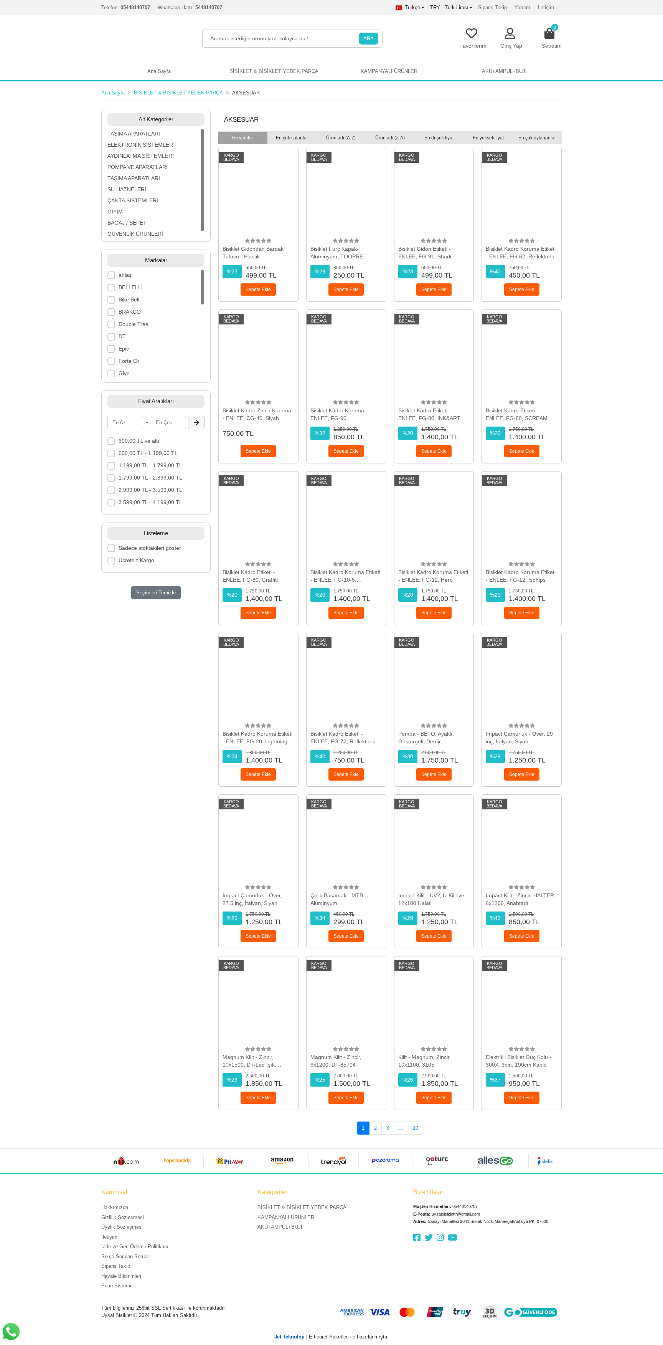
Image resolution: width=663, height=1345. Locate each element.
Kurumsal (114, 1192)
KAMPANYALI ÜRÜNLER (285, 1217)
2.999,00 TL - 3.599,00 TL (150, 490)
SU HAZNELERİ (126, 189)
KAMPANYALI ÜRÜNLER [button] (389, 71)
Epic (124, 349)
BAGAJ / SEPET (127, 223)
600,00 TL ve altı (139, 441)
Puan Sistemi (116, 1286)
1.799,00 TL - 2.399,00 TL (150, 478)
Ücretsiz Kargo (136, 560)
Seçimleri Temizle (156, 593)
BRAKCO (130, 312)
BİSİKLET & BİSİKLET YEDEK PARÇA (301, 1207)
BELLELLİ (131, 287)
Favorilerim (473, 46)
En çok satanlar (292, 138)
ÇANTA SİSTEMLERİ (132, 200)
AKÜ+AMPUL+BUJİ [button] (504, 71)
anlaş (125, 275)
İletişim (546, 7)
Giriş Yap (511, 46)
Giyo (124, 373)
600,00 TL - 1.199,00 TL (148, 453)
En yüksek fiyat (488, 138)
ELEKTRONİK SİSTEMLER (140, 145)
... (401, 1128)
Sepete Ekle (258, 289)
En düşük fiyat (439, 138)
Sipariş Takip (492, 7)
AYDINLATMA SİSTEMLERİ (140, 156)
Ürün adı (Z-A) (390, 138)
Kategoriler (272, 1192)
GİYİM (115, 211)
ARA (368, 38)
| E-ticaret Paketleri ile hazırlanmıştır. (331, 1337)
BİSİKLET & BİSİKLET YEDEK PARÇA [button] (273, 71)
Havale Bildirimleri (121, 1276)
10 (415, 1128)
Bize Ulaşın (429, 1192)
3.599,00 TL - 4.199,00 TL (150, 502)
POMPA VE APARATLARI (137, 167)
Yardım (522, 7)
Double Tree (133, 324)
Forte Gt (129, 361)
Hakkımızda (114, 1207)
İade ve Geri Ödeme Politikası (134, 1246)
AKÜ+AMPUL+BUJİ (279, 1227)
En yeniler (242, 138)
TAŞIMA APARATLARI (133, 134)
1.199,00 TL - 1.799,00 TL (150, 465)
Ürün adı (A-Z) (341, 138)
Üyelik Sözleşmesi (122, 1227)
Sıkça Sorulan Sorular (125, 1256)
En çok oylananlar (537, 138)
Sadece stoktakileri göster (150, 548)
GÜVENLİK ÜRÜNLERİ (135, 234)
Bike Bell (129, 299)
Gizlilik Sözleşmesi (122, 1217)
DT (122, 336)
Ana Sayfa (159, 71)
